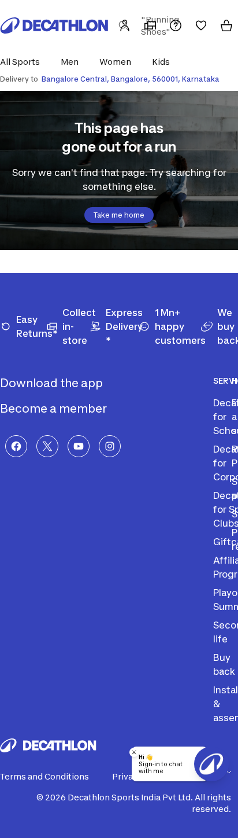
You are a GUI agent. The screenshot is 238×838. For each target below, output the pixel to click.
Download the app (52, 383)
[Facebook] (16, 446)
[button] (23, 61)
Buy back (224, 664)
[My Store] (150, 25)
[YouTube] (79, 446)
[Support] (175, 25)
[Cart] (226, 25)
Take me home (119, 215)
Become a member (54, 409)
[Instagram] (110, 446)
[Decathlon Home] (54, 25)
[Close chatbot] (134, 752)
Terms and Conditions (44, 776)
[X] (47, 446)
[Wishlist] (201, 25)
